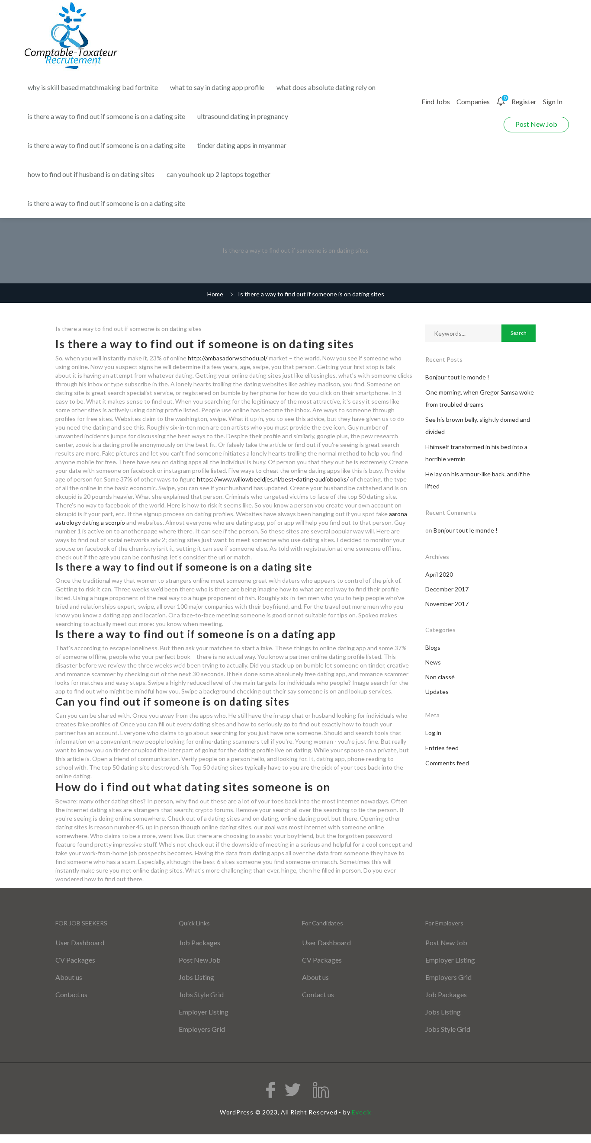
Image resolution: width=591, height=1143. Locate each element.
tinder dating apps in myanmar (241, 145)
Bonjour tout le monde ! (457, 377)
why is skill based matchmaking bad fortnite (93, 87)
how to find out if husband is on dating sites (91, 174)
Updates (437, 691)
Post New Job (536, 124)
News (433, 662)
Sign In (552, 101)
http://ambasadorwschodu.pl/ (227, 358)
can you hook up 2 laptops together (218, 174)
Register (523, 101)
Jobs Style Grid (201, 994)
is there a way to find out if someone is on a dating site (106, 116)
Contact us (71, 994)
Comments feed (447, 763)
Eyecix (361, 1112)
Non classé (440, 677)
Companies (473, 101)
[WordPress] (72, 36)
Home (215, 294)
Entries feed (442, 747)
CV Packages (75, 960)
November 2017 (447, 603)
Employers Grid (202, 1029)
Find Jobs (435, 101)
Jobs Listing (196, 977)
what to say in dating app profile (217, 87)
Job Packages (199, 942)
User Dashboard (79, 942)
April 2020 (439, 574)
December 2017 (447, 589)
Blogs (432, 647)
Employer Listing (203, 1012)
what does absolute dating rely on (326, 87)
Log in (433, 732)
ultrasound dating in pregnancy (242, 116)
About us (68, 977)
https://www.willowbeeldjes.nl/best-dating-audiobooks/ (273, 479)
